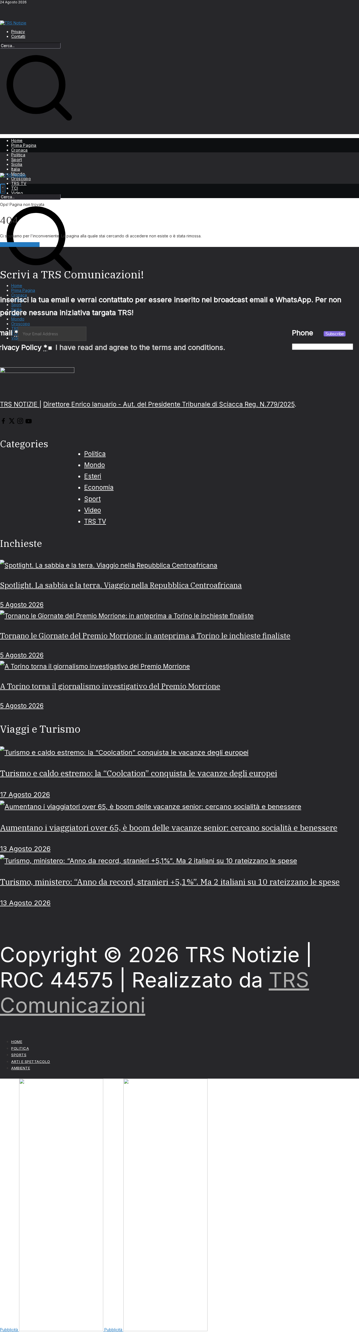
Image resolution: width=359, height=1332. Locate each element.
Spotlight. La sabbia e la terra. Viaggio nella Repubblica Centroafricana (121, 585)
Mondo (94, 465)
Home (17, 140)
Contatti (18, 36)
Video (17, 193)
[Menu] (3, 189)
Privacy (18, 31)
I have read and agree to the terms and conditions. (140, 347)
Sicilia (16, 164)
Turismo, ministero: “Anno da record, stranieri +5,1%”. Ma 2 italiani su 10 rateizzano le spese (170, 882)
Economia (99, 487)
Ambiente (20, 1068)
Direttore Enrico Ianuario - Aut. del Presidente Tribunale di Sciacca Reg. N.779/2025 (168, 404)
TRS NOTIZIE (19, 404)
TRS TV (18, 183)
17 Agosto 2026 (25, 794)
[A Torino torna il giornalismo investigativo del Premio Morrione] (95, 666)
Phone (302, 332)
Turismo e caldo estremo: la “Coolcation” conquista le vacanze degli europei (138, 773)
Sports (18, 1055)
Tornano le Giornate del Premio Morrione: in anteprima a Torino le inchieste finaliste (145, 635)
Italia (15, 169)
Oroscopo (21, 178)
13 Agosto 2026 (25, 849)
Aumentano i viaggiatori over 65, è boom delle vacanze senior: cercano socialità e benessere (168, 827)
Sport (16, 159)
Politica (18, 154)
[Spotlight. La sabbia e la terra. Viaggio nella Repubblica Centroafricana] (108, 565)
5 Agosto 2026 (21, 604)
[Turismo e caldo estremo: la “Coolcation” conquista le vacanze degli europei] (124, 752)
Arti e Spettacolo (30, 1061)
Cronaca (19, 150)
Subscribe (334, 333)
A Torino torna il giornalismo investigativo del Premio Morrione (110, 686)
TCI (14, 188)
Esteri (92, 476)
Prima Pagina (23, 145)
